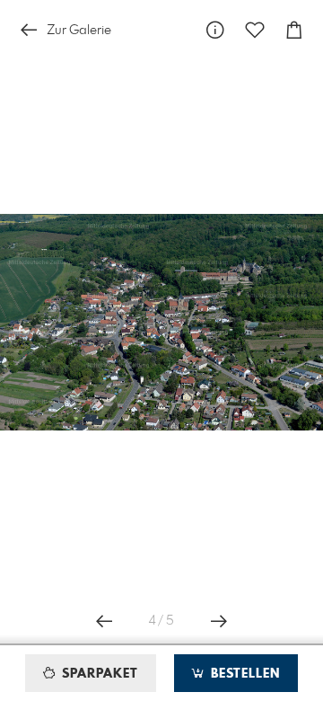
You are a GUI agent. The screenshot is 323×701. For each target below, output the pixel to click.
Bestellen (243, 674)
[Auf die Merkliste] (255, 30)
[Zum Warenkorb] (294, 30)
